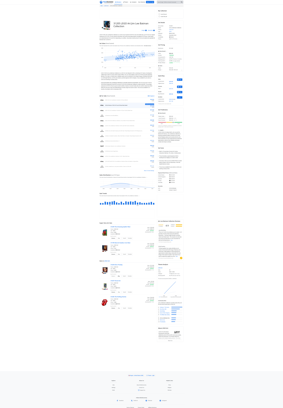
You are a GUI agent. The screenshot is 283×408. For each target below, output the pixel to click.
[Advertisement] (127, 13)
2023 (114, 230)
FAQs (169, 385)
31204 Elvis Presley (116, 265)
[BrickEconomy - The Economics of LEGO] (106, 2)
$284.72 (152, 229)
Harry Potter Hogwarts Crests (167, 312)
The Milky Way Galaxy (165, 314)
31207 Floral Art (116, 281)
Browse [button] (119, 2)
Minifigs (113, 387)
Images (143, 30)
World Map (162, 311)
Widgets (169, 387)
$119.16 (152, 283)
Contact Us (141, 387)
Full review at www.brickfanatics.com (166, 258)
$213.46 (152, 299)
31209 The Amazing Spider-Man (120, 227)
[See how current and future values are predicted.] (181, 70)
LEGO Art (106, 5)
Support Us (142, 390)
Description (150, 30)
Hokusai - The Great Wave (166, 307)
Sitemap (169, 390)
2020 (114, 246)
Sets (102, 5)
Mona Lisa (162, 319)
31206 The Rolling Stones (118, 297)
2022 (114, 268)
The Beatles (162, 321)
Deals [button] (126, 2)
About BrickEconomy (141, 385)
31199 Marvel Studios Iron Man (120, 243)
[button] (152, 45)
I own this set (145, 236)
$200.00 (152, 245)
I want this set (145, 238)
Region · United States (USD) (136, 375)
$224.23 (152, 267)
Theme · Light (151, 375)
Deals (113, 390)
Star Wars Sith (163, 309)
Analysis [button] (134, 2)
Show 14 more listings (149, 170)
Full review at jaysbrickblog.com (165, 242)
